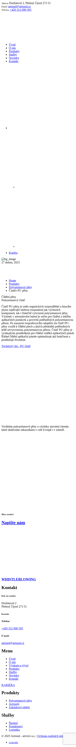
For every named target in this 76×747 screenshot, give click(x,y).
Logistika (14, 729)
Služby (13, 672)
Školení (13, 723)
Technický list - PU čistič (16, 346)
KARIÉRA (8, 685)
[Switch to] (42, 127)
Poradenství (16, 726)
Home (12, 280)
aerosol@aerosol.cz (19, 6)
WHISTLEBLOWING (18, 579)
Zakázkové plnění (19, 707)
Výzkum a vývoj (18, 665)
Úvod (12, 658)
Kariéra (13, 252)
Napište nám (13, 522)
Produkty (14, 283)
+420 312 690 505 (20, 9)
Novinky (14, 675)
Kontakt (13, 678)
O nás (12, 662)
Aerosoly (14, 704)
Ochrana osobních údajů (51, 736)
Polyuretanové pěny (20, 287)
